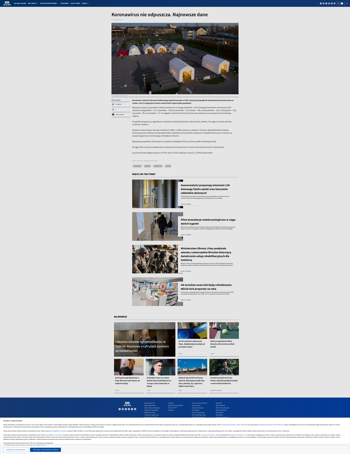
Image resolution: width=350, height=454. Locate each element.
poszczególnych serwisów (58, 431)
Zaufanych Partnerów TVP (238, 435)
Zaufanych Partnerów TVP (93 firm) (270, 424)
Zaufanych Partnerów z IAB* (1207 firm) (234, 424)
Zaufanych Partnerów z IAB (209, 435)
